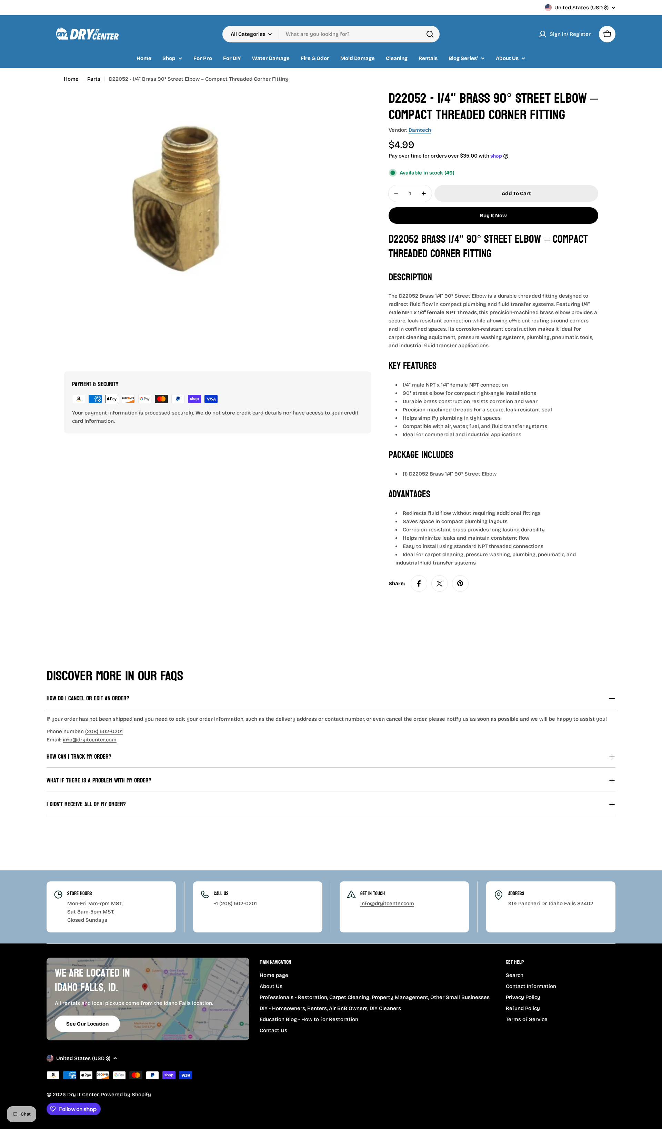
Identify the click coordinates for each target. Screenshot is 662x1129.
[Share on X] (439, 583)
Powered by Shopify (126, 1094)
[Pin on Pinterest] (460, 583)
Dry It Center (83, 1094)
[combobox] (331, 34)
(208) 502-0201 (104, 731)
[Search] (430, 34)
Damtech (420, 130)
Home (71, 79)
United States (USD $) (581, 7)
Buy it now (493, 215)
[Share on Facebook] (419, 583)
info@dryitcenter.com (90, 740)
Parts (93, 79)
